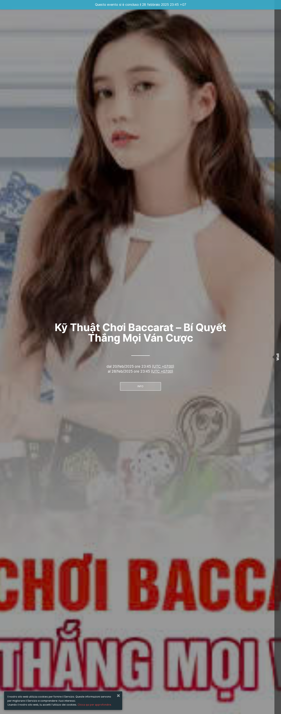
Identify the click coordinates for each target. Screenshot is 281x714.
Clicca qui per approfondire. (95, 704)
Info (140, 386)
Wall (278, 357)
